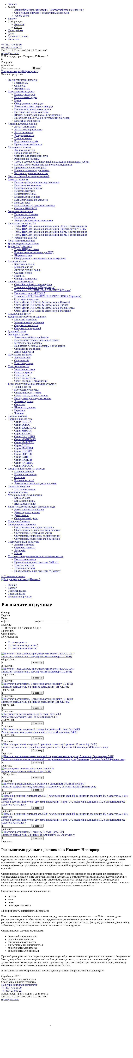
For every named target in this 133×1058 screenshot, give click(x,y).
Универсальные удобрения (29, 322)
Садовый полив (23, 272)
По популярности (17, 642)
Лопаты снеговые (24, 544)
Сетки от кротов (23, 372)
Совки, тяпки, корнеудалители (31, 395)
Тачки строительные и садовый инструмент (32, 383)
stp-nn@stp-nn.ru (10, 53)
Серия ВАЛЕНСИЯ (25, 427)
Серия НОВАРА (23, 451)
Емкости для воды (18, 179)
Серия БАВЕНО (23, 457)
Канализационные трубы (22, 223)
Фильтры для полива (25, 278)
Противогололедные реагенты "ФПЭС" (36, 562)
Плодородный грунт (19, 313)
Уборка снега (21, 15)
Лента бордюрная (24, 351)
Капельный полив (24, 264)
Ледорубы (19, 550)
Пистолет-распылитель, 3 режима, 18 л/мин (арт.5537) (31, 834)
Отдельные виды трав (26, 299)
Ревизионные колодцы (26, 158)
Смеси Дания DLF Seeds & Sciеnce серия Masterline (42, 310)
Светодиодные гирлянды (22, 524)
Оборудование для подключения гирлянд (37, 530)
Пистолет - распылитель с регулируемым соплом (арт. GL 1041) (36, 671)
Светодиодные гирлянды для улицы (34, 527)
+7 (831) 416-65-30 (11, 44)
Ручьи (17, 100)
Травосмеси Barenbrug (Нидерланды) (34, 287)
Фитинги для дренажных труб (31, 155)
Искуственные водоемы (21, 91)
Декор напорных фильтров (29, 509)
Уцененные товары (13, 576)
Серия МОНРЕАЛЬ (25, 439)
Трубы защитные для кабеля (23, 243)
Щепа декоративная (25, 503)
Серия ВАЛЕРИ (23, 459)
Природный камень (19, 521)
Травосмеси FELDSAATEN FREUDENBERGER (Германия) (47, 296)
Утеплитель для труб (25, 237)
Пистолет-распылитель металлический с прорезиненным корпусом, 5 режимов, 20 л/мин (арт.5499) (56, 759)
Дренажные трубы (24, 150)
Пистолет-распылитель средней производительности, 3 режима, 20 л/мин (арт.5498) (47, 747)
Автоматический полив (27, 269)
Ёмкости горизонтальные (28, 188)
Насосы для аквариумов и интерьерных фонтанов (42, 117)
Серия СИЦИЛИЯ (24, 436)
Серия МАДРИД (23, 448)
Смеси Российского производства (33, 284)
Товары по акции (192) (14, 71)
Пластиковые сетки (18, 366)
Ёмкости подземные (25, 193)
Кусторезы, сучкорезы (26, 389)
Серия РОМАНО (23, 465)
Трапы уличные (23, 138)
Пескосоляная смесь (25, 559)
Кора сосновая (22, 497)
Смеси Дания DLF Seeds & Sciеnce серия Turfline (41, 305)
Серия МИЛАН (23, 430)
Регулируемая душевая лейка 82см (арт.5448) (26, 771)
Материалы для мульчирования (25, 495)
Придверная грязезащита (28, 144)
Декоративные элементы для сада (26, 468)
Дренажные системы (19, 147)
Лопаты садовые (23, 401)
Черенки (19, 413)
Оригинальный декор (26, 518)
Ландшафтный (22, 357)
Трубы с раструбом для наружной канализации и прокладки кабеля (51, 161)
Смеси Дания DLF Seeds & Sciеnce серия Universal (42, 302)
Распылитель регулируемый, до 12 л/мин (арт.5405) (29, 717)
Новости (19, 24)
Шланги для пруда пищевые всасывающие (38, 115)
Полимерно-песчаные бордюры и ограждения (39, 345)
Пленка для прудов (24, 94)
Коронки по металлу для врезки (31, 170)
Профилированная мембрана (30, 167)
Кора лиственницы (24, 500)
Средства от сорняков (26, 325)
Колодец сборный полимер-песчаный (28, 176)
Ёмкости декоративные (27, 196)
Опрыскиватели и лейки (28, 392)
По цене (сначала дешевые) (23, 645)
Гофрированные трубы (27, 153)
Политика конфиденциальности (19, 984)
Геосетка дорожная (24, 217)
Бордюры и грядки (18, 334)
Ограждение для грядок (27, 348)
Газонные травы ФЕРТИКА (29, 293)
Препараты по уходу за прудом (31, 112)
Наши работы (15, 30)
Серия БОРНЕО (23, 454)
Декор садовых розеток (27, 512)
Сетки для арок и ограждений (30, 381)
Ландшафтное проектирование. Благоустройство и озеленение (49, 9)
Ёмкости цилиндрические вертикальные (36, 182)
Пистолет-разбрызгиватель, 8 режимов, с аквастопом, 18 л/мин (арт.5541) (42, 786)
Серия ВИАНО (22, 433)
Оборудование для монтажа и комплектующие (40, 258)
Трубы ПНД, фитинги (20, 246)
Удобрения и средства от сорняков (27, 316)
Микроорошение (23, 267)
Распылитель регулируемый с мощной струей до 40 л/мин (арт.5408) (39, 732)
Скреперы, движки (24, 547)
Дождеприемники (24, 135)
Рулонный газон (17, 331)
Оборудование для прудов (28, 103)
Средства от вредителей (27, 328)
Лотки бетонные (23, 132)
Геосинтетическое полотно (22, 79)
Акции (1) (32, 71)
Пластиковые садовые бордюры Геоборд (36, 340)
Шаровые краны (23, 255)
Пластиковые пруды (25, 97)
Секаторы (19, 404)
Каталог (12, 18)
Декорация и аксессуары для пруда (33, 106)
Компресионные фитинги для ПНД (34, 252)
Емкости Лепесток (24, 191)
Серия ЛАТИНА (23, 462)
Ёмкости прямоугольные (28, 185)
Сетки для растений (25, 378)
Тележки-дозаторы (24, 568)
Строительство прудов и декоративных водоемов (41, 12)
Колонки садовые (24, 471)
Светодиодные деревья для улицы (33, 533)
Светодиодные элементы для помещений (37, 538)
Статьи (18, 27)
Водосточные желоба (26, 141)
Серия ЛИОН (21, 445)
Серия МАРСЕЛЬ (24, 442)
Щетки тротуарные (25, 407)
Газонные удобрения (25, 319)
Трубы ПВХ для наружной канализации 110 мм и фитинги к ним (50, 226)
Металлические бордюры (28, 343)
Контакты (13, 39)
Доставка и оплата (18, 36)
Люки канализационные (21, 240)
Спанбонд (19, 85)
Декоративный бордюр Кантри (31, 337)
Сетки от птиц (22, 375)
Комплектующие (23, 363)
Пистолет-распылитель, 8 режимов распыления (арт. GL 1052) (35, 686)
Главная (12, 4)
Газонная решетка (18, 492)
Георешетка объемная (26, 214)
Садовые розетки (17, 416)
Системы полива (17, 261)
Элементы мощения (19, 486)
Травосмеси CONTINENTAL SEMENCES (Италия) (42, 290)
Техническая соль (24, 565)
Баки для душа (22, 202)
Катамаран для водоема (27, 120)
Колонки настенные (25, 474)
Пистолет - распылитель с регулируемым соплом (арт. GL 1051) (36, 656)
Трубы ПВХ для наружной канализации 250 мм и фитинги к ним (50, 234)
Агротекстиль (22, 88)
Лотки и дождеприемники (22, 123)
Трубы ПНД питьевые (26, 249)
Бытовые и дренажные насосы (31, 173)
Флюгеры (19, 477)
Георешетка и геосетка (20, 211)
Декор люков (21, 515)
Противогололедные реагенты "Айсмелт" (37, 571)
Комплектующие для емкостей (31, 199)
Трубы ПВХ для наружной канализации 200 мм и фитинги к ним (50, 231)
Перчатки (19, 410)
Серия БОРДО (22, 424)
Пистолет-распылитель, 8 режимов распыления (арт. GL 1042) (35, 701)
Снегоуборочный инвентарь (23, 541)
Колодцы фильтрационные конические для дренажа (43, 164)
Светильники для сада (20, 419)
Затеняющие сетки (24, 369)
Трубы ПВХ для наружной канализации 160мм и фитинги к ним (50, 229)
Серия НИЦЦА (22, 421)
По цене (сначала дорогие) (22, 648)
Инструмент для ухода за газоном (32, 398)
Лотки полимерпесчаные (28, 129)
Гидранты (19, 275)
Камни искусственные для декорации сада (31, 506)
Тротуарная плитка (24, 489)
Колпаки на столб (24, 480)
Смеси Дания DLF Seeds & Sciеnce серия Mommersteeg (44, 307)
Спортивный (21, 360)
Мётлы (18, 553)
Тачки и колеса (22, 386)
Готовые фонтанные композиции (32, 109)
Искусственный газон (20, 354)
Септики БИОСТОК (25, 208)
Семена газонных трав (20, 281)
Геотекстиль (21, 82)
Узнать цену (101, 747)
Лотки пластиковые (25, 126)
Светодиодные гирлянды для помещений (37, 535)
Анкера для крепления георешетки (33, 220)
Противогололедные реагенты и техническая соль (35, 556)
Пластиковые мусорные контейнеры (34, 205)
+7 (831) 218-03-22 (11, 47)
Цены (11, 33)
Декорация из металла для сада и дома (35, 483)
